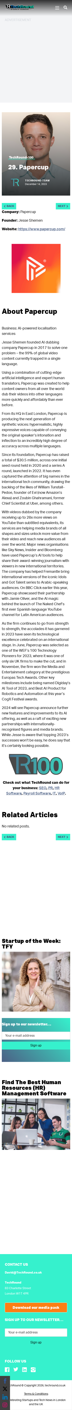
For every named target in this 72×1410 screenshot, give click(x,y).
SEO (42, 788)
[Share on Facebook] (5, 1381)
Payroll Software (37, 793)
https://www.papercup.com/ (41, 229)
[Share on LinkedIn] (5, 1397)
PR (50, 788)
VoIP (61, 793)
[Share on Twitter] (5, 1389)
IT (54, 793)
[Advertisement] (36, 62)
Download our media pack (36, 1307)
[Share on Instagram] (5, 1405)
